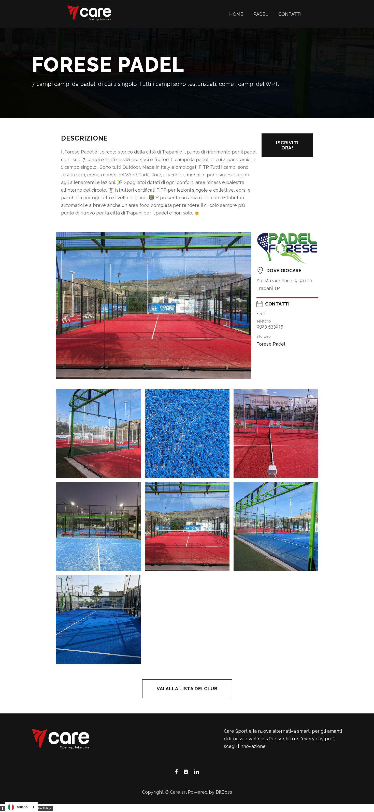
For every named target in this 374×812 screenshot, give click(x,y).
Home (236, 14)
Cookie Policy (41, 808)
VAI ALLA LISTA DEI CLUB (187, 688)
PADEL (260, 14)
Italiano (22, 807)
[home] (89, 13)
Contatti (289, 14)
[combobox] (21, 807)
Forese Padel (270, 344)
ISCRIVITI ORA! (287, 145)
